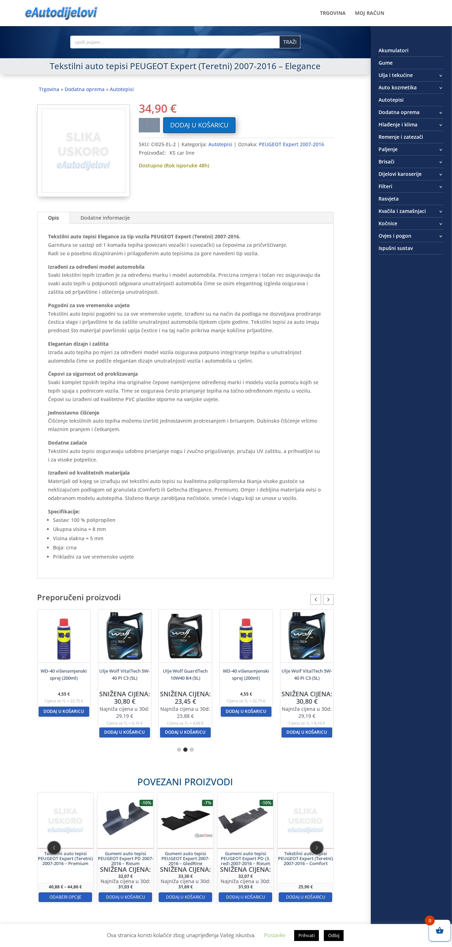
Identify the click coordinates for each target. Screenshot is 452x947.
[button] (328, 599)
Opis (53, 217)
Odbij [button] (333, 935)
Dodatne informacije (105, 217)
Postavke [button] (274, 935)
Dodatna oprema (85, 89)
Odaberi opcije (65, 897)
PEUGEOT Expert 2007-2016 (291, 144)
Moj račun (369, 13)
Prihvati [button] (306, 935)
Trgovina (333, 13)
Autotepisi (122, 89)
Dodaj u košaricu (199, 125)
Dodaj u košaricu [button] (63, 711)
